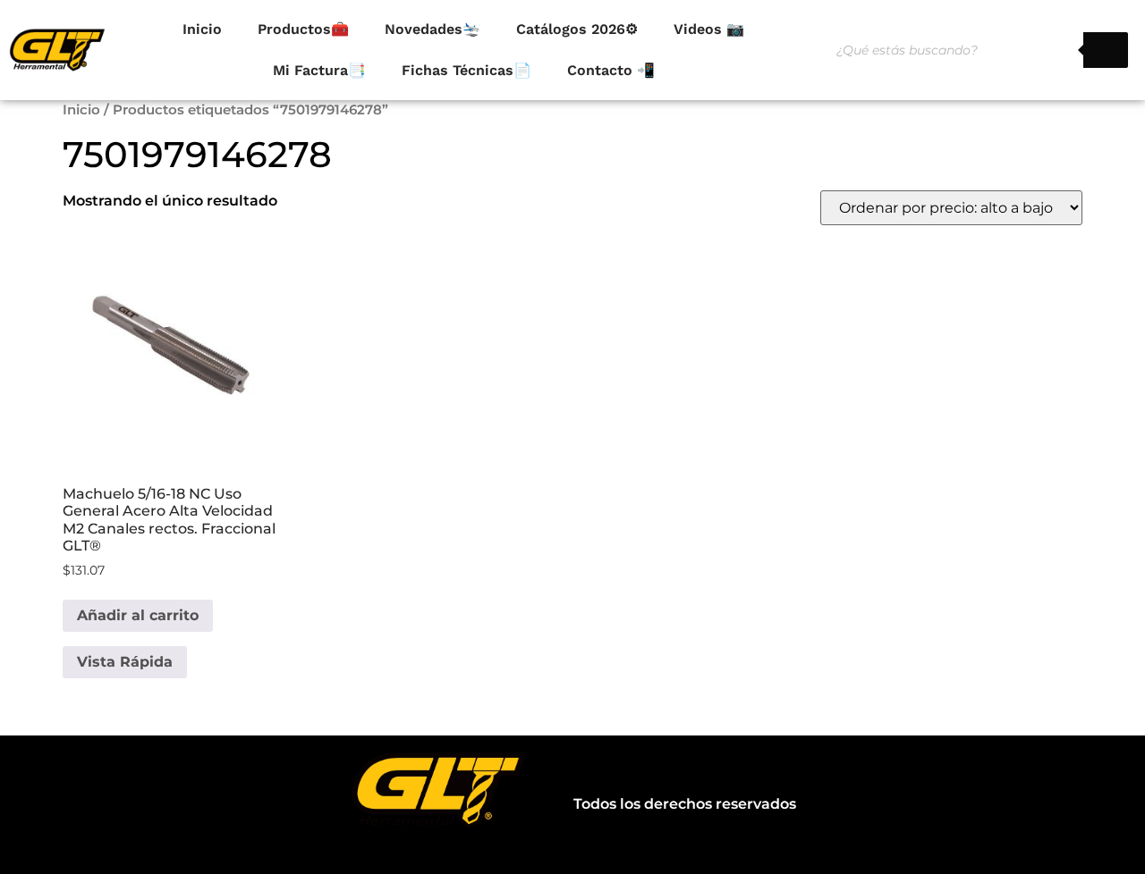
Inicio (202, 29)
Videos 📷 (709, 29)
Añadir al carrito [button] (138, 615)
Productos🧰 (303, 29)
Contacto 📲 (611, 70)
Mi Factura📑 (319, 70)
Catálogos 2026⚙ (577, 29)
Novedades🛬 (432, 29)
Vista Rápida (125, 661)
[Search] (1105, 50)
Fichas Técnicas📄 (466, 70)
